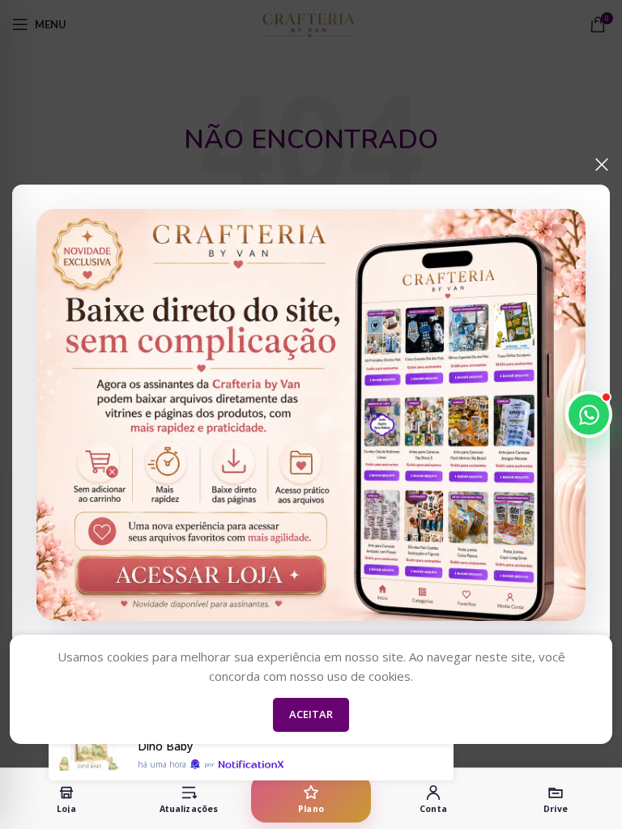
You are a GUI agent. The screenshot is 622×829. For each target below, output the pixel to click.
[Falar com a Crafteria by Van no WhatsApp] (588, 414)
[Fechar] (602, 164)
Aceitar (311, 714)
